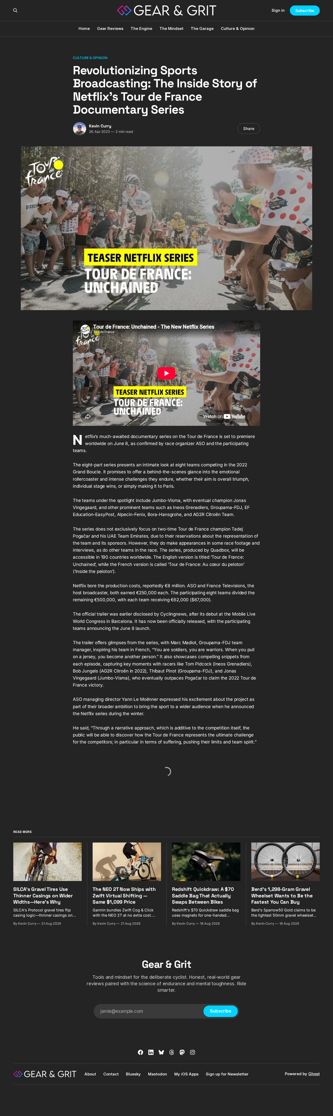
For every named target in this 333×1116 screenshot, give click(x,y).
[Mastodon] (182, 1052)
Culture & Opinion (237, 28)
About (90, 1074)
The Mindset (171, 28)
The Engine (141, 28)
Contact (111, 1074)
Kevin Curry (100, 126)
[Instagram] (192, 1052)
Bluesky (133, 1074)
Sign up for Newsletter (227, 1074)
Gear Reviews (110, 28)
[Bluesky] (161, 1052)
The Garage (202, 28)
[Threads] (171, 1052)
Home (84, 28)
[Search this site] (15, 10)
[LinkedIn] (150, 1052)
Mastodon (157, 1074)
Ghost (314, 1073)
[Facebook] (140, 1052)
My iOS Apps (186, 1074)
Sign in (278, 10)
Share (248, 128)
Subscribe (304, 10)
